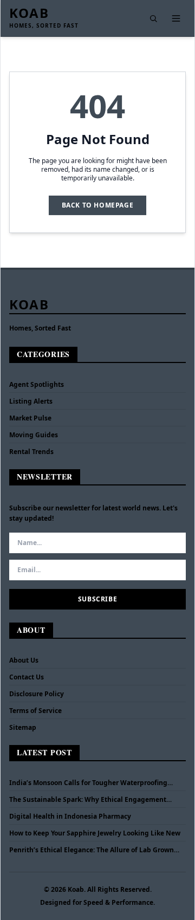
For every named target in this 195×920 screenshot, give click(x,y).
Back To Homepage (98, 205)
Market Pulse (30, 418)
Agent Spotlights (36, 384)
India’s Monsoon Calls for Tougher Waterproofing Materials (88, 783)
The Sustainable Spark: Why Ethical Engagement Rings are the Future (87, 799)
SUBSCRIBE (97, 599)
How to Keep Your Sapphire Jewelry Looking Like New (94, 833)
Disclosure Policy (36, 693)
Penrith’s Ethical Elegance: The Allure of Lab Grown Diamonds (91, 850)
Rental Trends (31, 451)
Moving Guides (33, 434)
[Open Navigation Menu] (176, 18)
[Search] (153, 18)
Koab (29, 13)
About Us (23, 660)
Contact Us (26, 677)
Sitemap (22, 727)
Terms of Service (35, 710)
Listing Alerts (31, 401)
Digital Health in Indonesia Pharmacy (70, 816)
